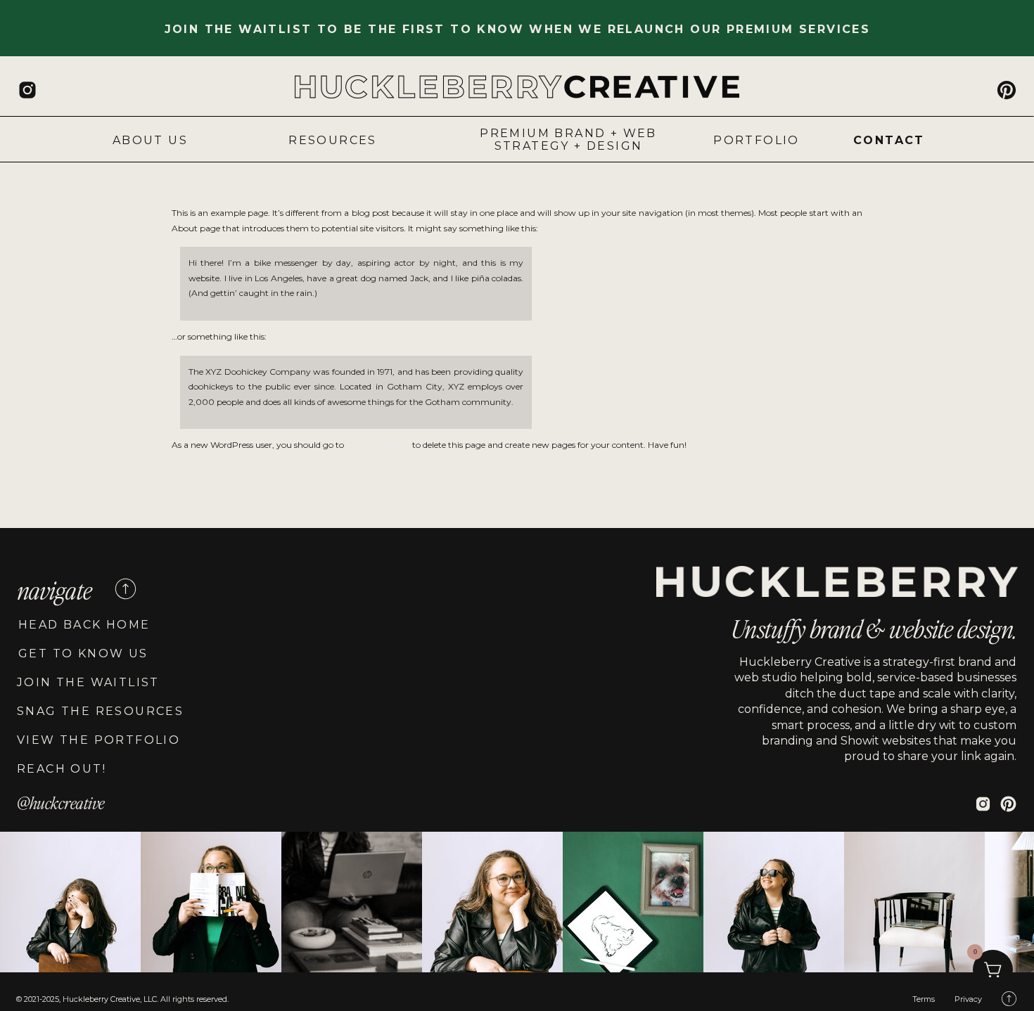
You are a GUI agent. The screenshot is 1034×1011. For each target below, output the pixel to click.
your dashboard (378, 444)
